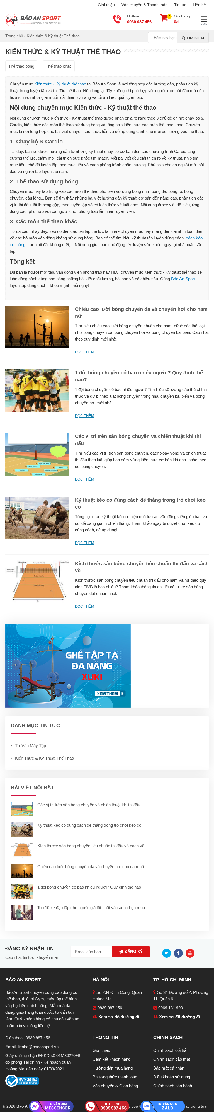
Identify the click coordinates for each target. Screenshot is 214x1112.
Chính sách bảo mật (171, 1059)
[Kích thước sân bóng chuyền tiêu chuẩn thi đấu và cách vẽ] (37, 581)
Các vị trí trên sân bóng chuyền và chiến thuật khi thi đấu (88, 804)
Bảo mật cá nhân (168, 1068)
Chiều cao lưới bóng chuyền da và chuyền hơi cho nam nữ (90, 866)
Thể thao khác (59, 66)
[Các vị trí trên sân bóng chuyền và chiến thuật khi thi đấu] (37, 454)
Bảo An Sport (183, 278)
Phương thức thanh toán (115, 1077)
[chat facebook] (51, 1106)
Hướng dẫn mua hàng (113, 1068)
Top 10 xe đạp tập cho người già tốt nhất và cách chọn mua (91, 907)
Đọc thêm (84, 352)
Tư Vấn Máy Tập (30, 745)
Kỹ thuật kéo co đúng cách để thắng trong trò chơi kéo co (89, 825)
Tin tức (180, 4)
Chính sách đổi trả (169, 1050)
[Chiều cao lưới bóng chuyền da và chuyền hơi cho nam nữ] (37, 326)
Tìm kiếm (194, 38)
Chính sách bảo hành (172, 1085)
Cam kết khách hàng (111, 1059)
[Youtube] (191, 952)
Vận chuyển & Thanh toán (144, 4)
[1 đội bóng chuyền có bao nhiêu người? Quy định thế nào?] (37, 390)
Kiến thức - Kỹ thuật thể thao (60, 84)
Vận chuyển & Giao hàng (115, 1085)
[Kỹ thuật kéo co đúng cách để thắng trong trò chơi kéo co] (37, 517)
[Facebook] (180, 952)
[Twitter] (168, 952)
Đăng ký (133, 951)
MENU (204, 24)
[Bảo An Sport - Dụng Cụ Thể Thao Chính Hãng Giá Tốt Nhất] (33, 19)
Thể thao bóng (21, 66)
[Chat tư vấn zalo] (162, 1105)
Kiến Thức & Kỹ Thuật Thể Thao (44, 758)
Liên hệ (199, 4)
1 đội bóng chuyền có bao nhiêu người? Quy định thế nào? (90, 887)
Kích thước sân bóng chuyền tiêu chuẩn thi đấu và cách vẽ (90, 845)
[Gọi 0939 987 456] (107, 1105)
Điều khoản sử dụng (171, 1077)
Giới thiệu (106, 4)
